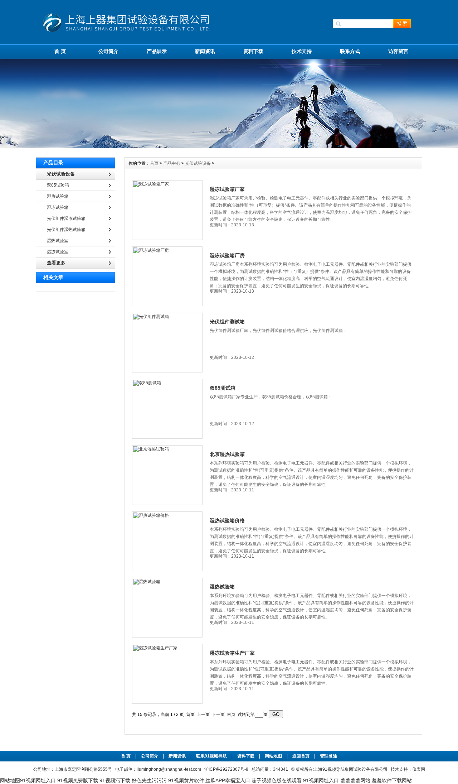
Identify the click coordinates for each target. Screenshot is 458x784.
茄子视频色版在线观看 (277, 780)
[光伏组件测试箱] (167, 342)
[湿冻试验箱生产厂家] (167, 673)
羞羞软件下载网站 (392, 780)
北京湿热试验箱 (227, 454)
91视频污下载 (114, 780)
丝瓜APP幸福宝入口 (227, 780)
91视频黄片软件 (186, 780)
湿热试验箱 (222, 587)
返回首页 (301, 756)
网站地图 (273, 756)
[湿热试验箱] (167, 607)
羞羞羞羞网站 (355, 780)
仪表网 (418, 769)
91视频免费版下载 (77, 780)
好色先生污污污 (149, 780)
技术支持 (302, 51)
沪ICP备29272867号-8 (226, 769)
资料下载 (253, 51)
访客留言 (398, 51)
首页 (155, 163)
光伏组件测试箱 (227, 321)
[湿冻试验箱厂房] (167, 276)
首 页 (60, 51)
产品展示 (157, 51)
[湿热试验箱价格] (167, 541)
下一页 (218, 714)
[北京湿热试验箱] (167, 475)
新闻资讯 (205, 51)
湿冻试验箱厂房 (227, 255)
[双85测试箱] (167, 408)
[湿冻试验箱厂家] (167, 210)
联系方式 (350, 51)
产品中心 (172, 163)
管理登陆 (328, 756)
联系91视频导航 (211, 756)
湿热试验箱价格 (227, 520)
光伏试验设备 (198, 163)
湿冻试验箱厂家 (227, 189)
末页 (231, 714)
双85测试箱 (222, 388)
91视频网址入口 (38, 780)
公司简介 (108, 51)
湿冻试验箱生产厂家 (232, 653)
